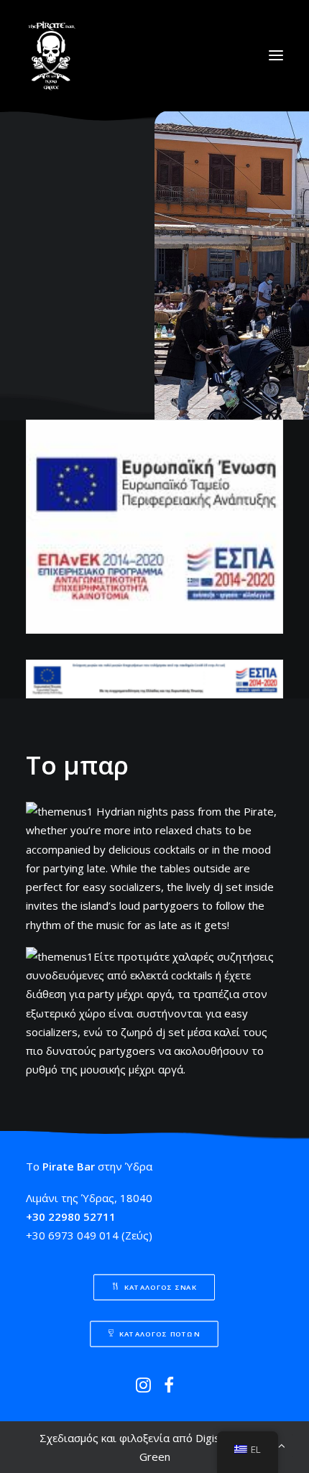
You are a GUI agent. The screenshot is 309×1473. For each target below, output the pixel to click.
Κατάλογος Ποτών (160, 1334)
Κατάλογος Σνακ (161, 1287)
